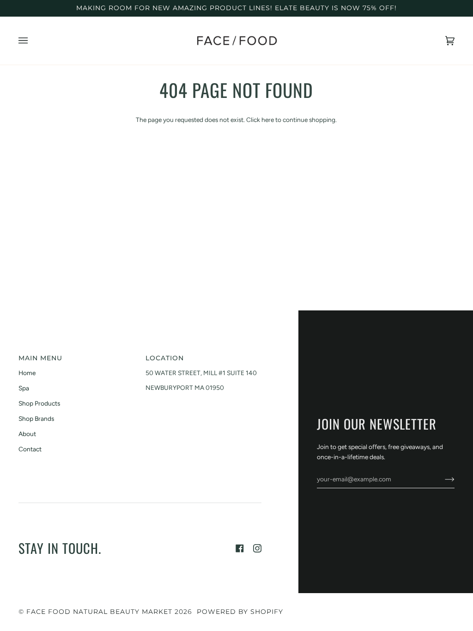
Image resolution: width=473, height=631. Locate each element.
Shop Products (39, 403)
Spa (23, 388)
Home (27, 372)
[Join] (442, 479)
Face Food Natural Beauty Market (99, 611)
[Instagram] (257, 548)
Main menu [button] (40, 358)
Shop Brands (36, 418)
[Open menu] (32, 41)
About (27, 433)
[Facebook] (240, 548)
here (267, 119)
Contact (30, 449)
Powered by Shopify (240, 611)
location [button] (165, 358)
